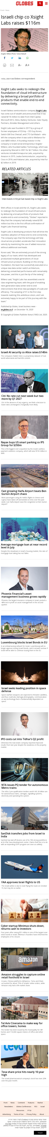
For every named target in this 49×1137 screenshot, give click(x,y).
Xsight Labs (41, 110)
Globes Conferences (23, 1106)
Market (40, 1103)
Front (2, 10)
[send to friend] (12, 65)
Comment (21, 1103)
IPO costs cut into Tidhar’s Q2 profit (22, 739)
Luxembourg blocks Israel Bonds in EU (24, 642)
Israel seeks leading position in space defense (23, 690)
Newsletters (8, 1106)
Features (31, 1103)
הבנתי (40, 1133)
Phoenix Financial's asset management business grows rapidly (23, 595)
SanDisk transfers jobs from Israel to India (23, 835)
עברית (29, 1110)
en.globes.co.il (7, 309)
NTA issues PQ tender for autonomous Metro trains (24, 786)
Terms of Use (18, 1114)
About (42, 1114)
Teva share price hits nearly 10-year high (22, 1073)
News (7, 10)
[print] (4, 65)
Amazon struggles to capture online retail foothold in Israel (23, 976)
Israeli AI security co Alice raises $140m (24, 352)
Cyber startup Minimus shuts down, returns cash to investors (22, 927)
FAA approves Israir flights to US (20, 882)
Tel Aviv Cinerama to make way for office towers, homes (22, 1025)
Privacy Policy (31, 1114)
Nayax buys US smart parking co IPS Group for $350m (22, 444)
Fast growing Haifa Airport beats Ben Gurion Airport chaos (23, 492)
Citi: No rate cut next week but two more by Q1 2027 (22, 397)
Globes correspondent (24, 78)
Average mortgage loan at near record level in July (24, 546)
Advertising (6, 1114)
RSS (35, 1106)
